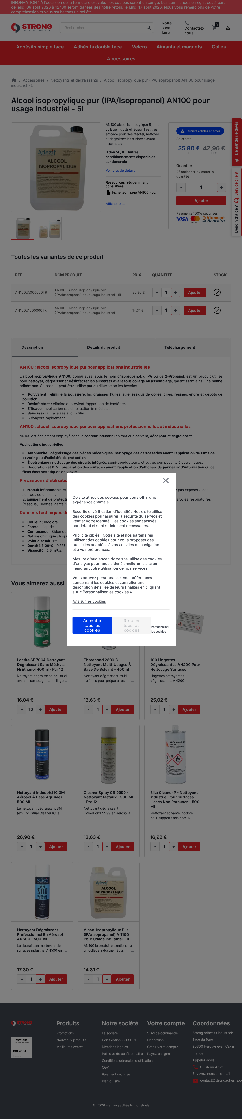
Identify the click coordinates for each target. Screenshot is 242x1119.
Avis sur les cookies (89, 601)
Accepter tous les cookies (92, 625)
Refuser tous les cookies (132, 625)
